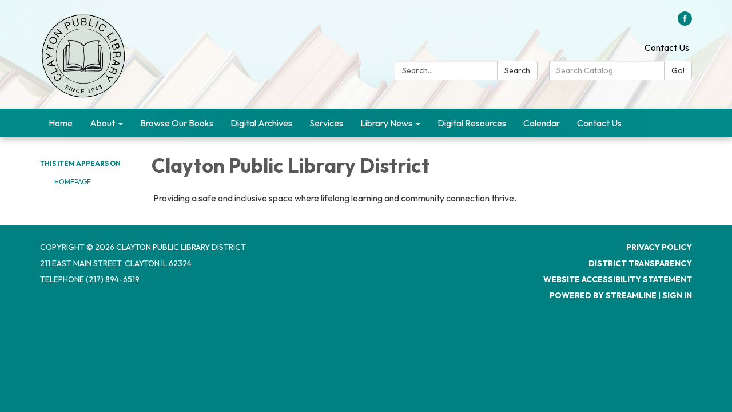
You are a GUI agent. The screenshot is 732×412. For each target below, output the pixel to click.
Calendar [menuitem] (541, 123)
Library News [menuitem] (386, 123)
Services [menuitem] (326, 123)
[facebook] (685, 22)
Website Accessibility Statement (617, 279)
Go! (678, 70)
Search (517, 70)
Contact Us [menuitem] (599, 123)
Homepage (72, 181)
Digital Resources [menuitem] (471, 123)
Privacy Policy (659, 247)
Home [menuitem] (61, 123)
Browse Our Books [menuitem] (176, 123)
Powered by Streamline (603, 295)
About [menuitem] (102, 123)
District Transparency (640, 263)
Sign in (677, 295)
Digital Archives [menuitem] (261, 123)
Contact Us (667, 47)
